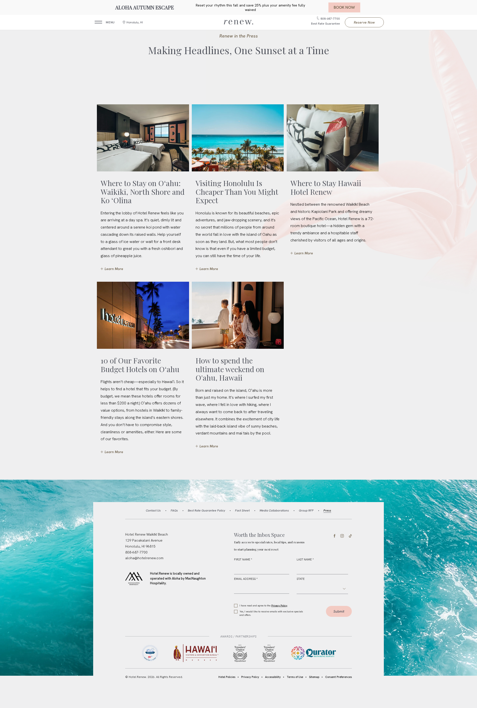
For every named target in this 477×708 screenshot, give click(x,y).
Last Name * (305, 559)
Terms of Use (295, 677)
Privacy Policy (279, 605)
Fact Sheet (242, 510)
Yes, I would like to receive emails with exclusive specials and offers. (271, 613)
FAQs (174, 510)
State (301, 578)
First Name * (243, 559)
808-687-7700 (136, 552)
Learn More (113, 267)
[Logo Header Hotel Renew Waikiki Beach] (238, 22)
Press (327, 510)
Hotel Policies (226, 677)
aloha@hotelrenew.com (144, 558)
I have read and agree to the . (263, 605)
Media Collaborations (274, 510)
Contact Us (153, 510)
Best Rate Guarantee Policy (206, 510)
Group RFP (306, 510)
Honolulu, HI (134, 22)
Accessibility (273, 677)
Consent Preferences (338, 677)
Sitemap (314, 677)
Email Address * (246, 578)
